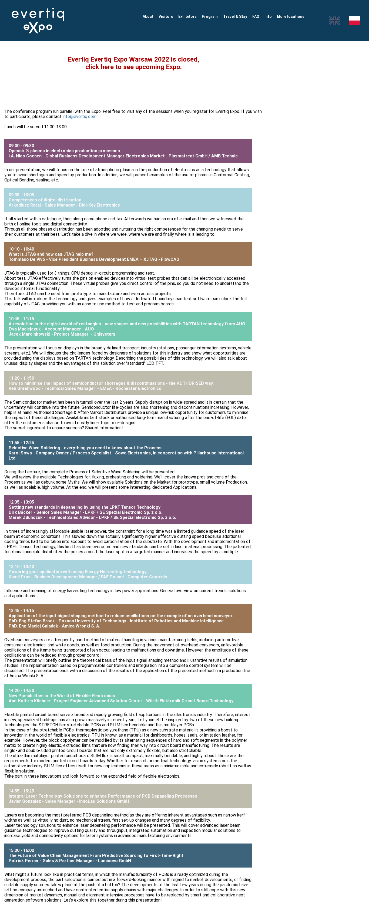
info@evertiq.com (79, 116)
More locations (290, 16)
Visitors (166, 16)
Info (268, 16)
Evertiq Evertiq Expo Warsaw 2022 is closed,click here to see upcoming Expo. (133, 63)
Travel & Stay (235, 16)
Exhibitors (187, 16)
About (148, 16)
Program (210, 16)
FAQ (255, 16)
